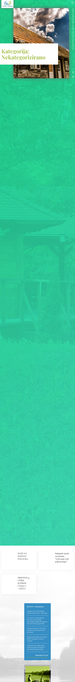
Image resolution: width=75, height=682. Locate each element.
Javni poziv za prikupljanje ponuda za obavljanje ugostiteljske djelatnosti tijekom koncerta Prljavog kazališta (37, 621)
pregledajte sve (41, 655)
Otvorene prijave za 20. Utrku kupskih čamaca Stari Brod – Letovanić (36, 630)
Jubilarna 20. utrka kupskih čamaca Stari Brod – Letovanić (37, 612)
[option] (41, 43)
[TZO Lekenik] (7, 4)
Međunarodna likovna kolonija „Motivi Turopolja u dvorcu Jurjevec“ (37, 639)
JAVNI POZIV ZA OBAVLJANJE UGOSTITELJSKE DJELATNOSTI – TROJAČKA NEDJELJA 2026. (36, 647)
